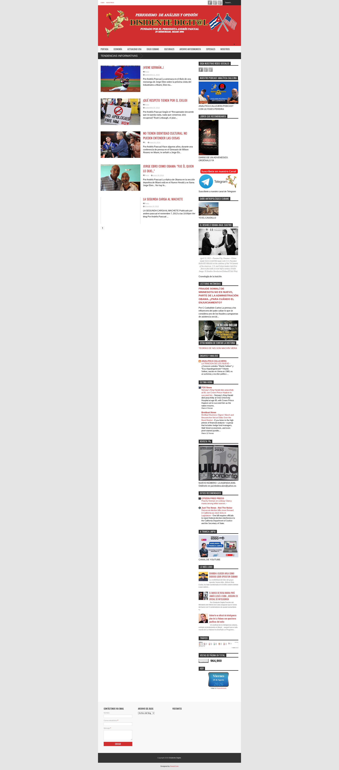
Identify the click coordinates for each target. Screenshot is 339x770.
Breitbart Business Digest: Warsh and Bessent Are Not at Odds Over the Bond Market (217, 417)
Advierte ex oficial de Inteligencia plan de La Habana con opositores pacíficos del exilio (222, 618)
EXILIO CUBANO (153, 49)
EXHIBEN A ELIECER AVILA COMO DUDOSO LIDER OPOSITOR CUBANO (223, 575)
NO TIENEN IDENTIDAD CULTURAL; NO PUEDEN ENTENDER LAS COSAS (165, 135)
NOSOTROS (110, 2)
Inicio (238, 44)
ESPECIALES (210, 49)
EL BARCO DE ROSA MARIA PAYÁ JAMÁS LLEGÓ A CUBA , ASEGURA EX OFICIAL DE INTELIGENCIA (223, 596)
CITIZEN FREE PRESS (212, 498)
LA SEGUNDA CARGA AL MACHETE (163, 199)
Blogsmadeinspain (221, 688)
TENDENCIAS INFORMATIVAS (119, 55)
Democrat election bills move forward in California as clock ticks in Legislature (217, 513)
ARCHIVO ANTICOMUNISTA (190, 49)
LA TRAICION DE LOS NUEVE (215, 363)
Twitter (220, 3)
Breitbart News (208, 412)
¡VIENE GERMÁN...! (153, 67)
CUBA (102, 2)
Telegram (215, 3)
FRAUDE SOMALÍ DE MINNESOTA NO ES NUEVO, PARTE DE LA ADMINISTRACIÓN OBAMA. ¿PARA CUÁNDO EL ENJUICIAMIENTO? (218, 295)
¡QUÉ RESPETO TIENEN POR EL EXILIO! (165, 100)
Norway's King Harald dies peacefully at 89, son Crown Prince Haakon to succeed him (217, 392)
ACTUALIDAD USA (134, 49)
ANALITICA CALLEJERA (214, 361)
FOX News (206, 387)
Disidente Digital (175, 758)
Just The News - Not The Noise (216, 508)
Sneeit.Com (174, 766)
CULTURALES (169, 49)
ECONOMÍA (118, 49)
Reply (147, 72)
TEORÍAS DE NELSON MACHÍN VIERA (218, 348)
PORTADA (104, 49)
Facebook (210, 3)
